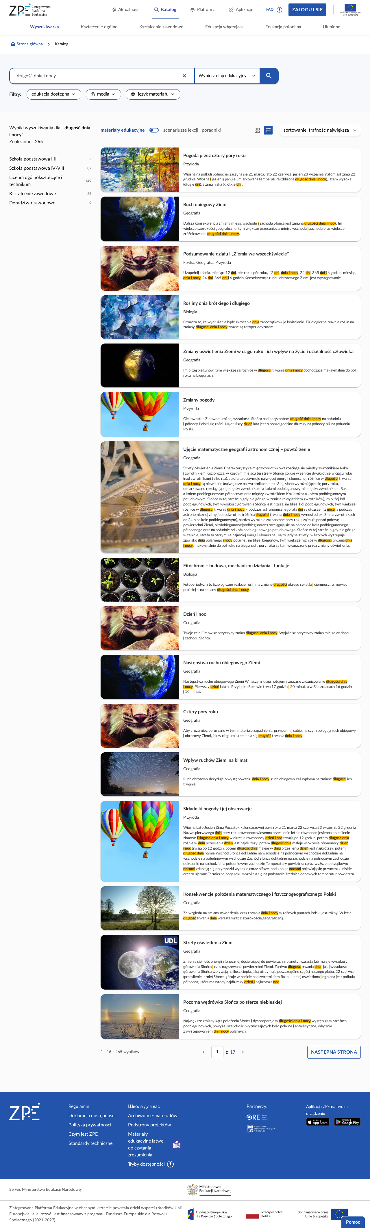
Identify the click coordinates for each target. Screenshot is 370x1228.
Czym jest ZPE (83, 1134)
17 (232, 1052)
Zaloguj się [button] (307, 10)
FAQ (270, 10)
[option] (50, 159)
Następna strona (334, 1052)
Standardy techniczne (90, 1143)
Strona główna (30, 44)
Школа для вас (144, 1106)
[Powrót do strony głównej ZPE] (30, 10)
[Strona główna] (36, 1111)
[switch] (161, 130)
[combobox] (54, 94)
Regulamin (79, 1106)
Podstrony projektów (149, 1125)
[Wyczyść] (184, 76)
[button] (279, 10)
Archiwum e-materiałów (152, 1115)
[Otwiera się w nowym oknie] (318, 1122)
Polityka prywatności (90, 1125)
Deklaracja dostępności (92, 1115)
